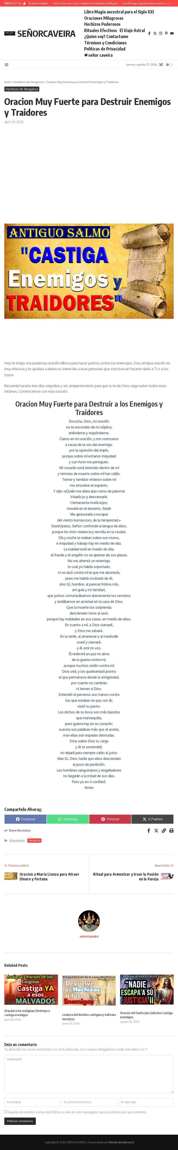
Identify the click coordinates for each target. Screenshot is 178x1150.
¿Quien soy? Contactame (106, 36)
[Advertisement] (89, 156)
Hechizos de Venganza (29, 82)
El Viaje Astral (132, 30)
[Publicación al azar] (161, 64)
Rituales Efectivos (100, 30)
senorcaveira (89, 936)
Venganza (34, 840)
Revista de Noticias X (121, 1142)
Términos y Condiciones (105, 42)
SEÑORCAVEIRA (46, 33)
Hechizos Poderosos (102, 24)
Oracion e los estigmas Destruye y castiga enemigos (27, 1013)
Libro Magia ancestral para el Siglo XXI (119, 11)
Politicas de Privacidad (104, 48)
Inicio (7, 82)
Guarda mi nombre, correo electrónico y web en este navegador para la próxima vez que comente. (77, 1112)
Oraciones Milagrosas (104, 18)
